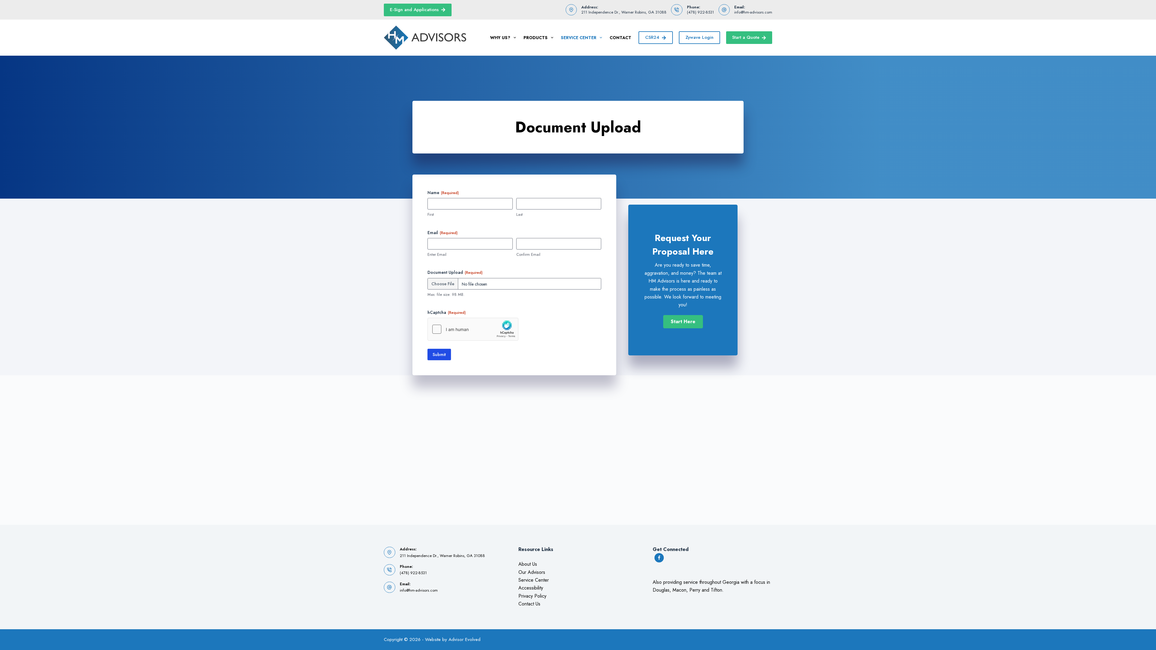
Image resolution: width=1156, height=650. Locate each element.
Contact (620, 38)
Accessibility (530, 587)
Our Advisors (531, 572)
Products (536, 38)
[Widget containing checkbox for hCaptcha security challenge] (472, 329)
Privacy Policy (532, 596)
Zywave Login (699, 37)
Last (519, 214)
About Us (527, 564)
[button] (683, 321)
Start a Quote (746, 37)
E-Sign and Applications (414, 9)
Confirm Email (528, 254)
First (430, 214)
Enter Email (436, 254)
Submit (439, 354)
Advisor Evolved (464, 639)
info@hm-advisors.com (753, 12)
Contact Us (529, 603)
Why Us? (500, 38)
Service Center (578, 38)
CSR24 (652, 37)
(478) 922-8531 (700, 12)
